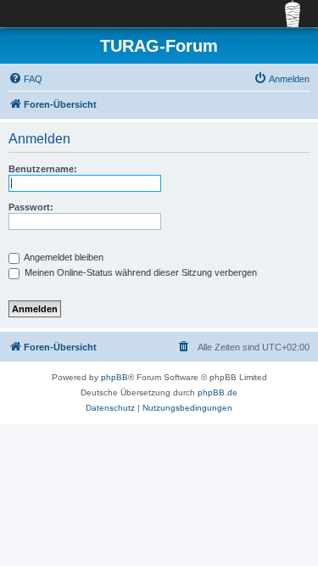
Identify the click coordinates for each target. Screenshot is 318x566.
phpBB (114, 377)
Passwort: (30, 207)
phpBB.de (217, 392)
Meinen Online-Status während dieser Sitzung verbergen (139, 272)
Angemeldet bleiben (62, 257)
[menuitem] (25, 79)
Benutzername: (42, 169)
